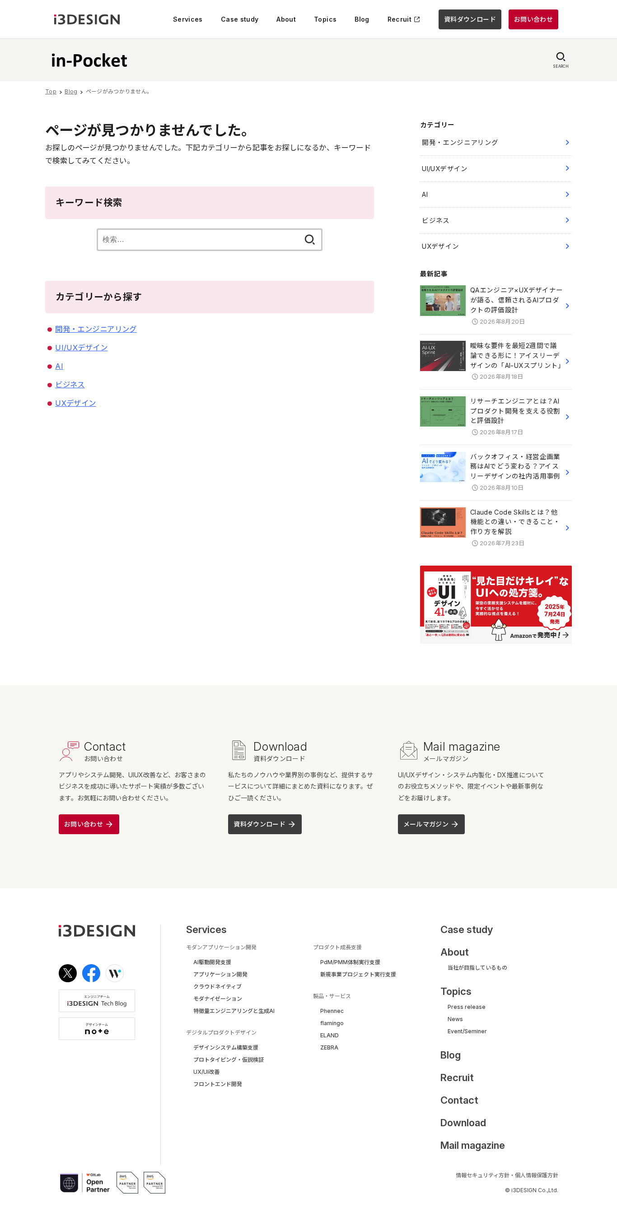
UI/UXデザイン (81, 347)
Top (50, 91)
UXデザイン (75, 403)
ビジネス (70, 384)
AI (59, 366)
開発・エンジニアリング (96, 329)
